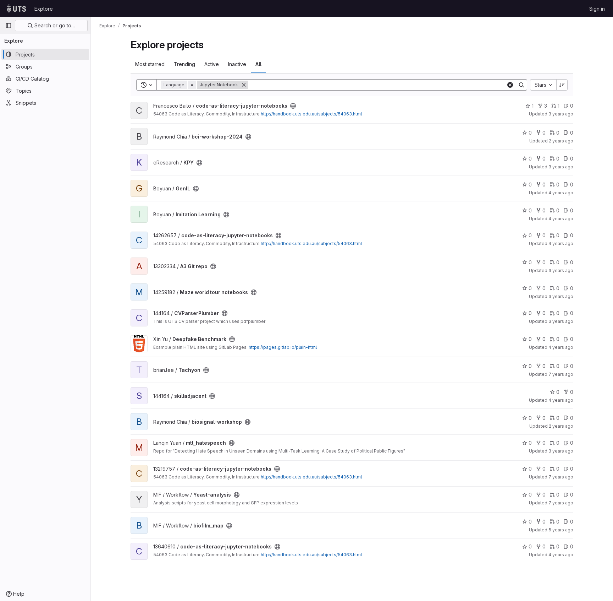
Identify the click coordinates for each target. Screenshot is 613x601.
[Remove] (243, 85)
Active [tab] (211, 64)
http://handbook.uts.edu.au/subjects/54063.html (311, 114)
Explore (43, 9)
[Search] (521, 85)
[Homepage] (16, 8)
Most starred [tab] (150, 64)
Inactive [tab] (237, 64)
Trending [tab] (184, 64)
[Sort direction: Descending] (562, 85)
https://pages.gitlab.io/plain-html (283, 347)
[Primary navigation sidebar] (8, 25)
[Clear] (510, 85)
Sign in (597, 9)
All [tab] (258, 64)
